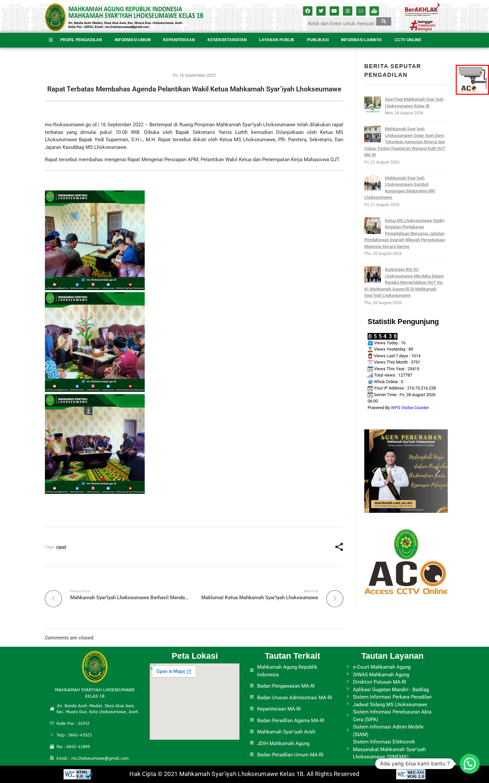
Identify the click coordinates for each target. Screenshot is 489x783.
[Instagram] (347, 11)
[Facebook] (307, 11)
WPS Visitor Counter (410, 407)
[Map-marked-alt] (374, 11)
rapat (61, 546)
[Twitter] (321, 11)
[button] (374, 471)
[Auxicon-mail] (361, 11)
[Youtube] (334, 11)
